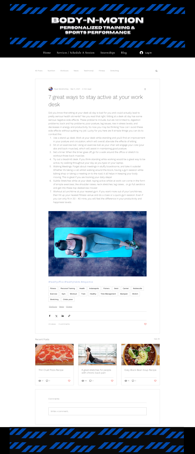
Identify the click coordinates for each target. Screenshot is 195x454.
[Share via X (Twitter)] (56, 316)
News (76, 71)
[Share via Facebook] (49, 316)
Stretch (135, 294)
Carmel (126, 288)
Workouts (64, 71)
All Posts (38, 71)
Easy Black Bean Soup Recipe (140, 370)
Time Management (108, 294)
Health (82, 288)
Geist (116, 288)
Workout (73, 294)
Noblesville (137, 288)
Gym (63, 294)
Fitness (102, 71)
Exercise (53, 294)
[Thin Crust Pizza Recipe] (54, 354)
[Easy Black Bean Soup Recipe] (140, 354)
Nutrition (51, 71)
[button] (156, 71)
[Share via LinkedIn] (62, 316)
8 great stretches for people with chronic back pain (96, 371)
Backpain (124, 294)
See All (157, 339)
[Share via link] (69, 316)
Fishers (106, 288)
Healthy (93, 294)
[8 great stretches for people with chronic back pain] (97, 354)
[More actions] (145, 89)
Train (83, 294)
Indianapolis (94, 288)
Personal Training (68, 288)
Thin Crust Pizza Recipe (50, 370)
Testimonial (89, 71)
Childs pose (68, 299)
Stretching (114, 71)
